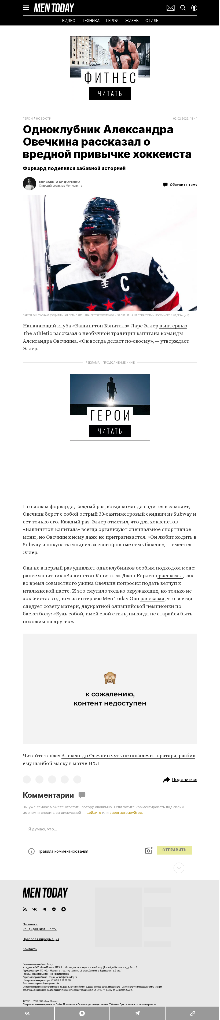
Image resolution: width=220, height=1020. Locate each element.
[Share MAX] (81, 1013)
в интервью (173, 326)
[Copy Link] (192, 1013)
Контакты (30, 949)
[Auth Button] (194, 8)
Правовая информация (41, 939)
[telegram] (44, 909)
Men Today (54, 8)
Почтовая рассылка (171, 8)
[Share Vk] (27, 1013)
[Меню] (26, 8)
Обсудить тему (183, 184)
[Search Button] (183, 8)
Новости (44, 118)
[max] (63, 909)
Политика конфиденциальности (40, 926)
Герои (28, 118)
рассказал (170, 576)
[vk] (34, 909)
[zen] (54, 909)
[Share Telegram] (137, 1013)
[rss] (25, 909)
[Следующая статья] (110, 868)
